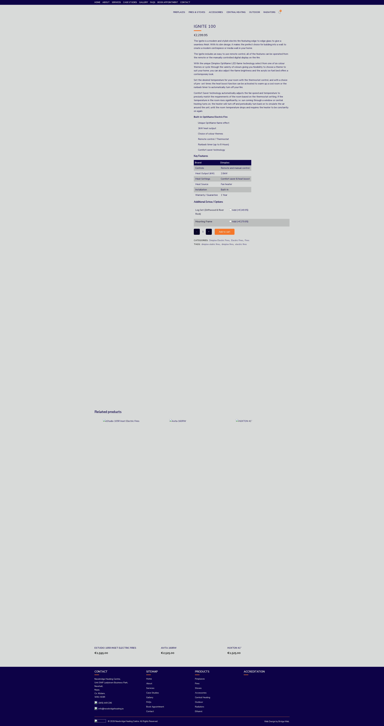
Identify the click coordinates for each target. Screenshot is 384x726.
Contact (185, 2)
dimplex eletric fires (210, 244)
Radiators (199, 706)
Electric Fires (237, 240)
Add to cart (224, 231)
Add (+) (240, 210)
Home (97, 2)
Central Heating (202, 697)
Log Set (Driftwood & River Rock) (209, 212)
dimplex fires (228, 244)
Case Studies (130, 2)
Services (116, 2)
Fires (247, 240)
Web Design (269, 721)
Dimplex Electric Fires (219, 240)
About (106, 2)
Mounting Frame (203, 221)
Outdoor (199, 702)
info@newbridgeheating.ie (111, 708)
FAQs (152, 2)
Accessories (201, 692)
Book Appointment (168, 2)
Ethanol (198, 711)
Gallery (143, 2)
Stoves (198, 688)
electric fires (241, 244)
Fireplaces (200, 678)
